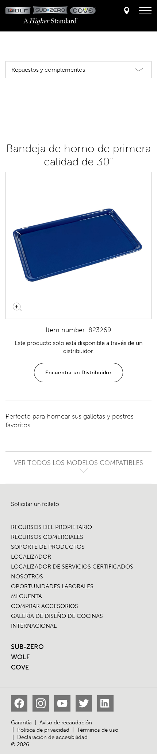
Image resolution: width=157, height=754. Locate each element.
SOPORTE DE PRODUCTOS (48, 546)
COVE (20, 667)
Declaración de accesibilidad (52, 737)
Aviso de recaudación (65, 722)
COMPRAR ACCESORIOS (44, 606)
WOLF (20, 657)
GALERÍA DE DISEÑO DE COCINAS (57, 615)
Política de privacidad (43, 730)
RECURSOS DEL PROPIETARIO (51, 527)
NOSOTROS (27, 576)
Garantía (21, 722)
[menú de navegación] (145, 11)
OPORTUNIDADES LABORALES (52, 586)
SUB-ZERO (27, 647)
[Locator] (126, 11)
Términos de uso (97, 730)
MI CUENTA (26, 596)
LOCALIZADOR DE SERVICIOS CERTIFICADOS (72, 566)
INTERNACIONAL (34, 625)
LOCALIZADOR (31, 556)
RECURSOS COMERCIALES (47, 536)
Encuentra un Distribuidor (78, 373)
